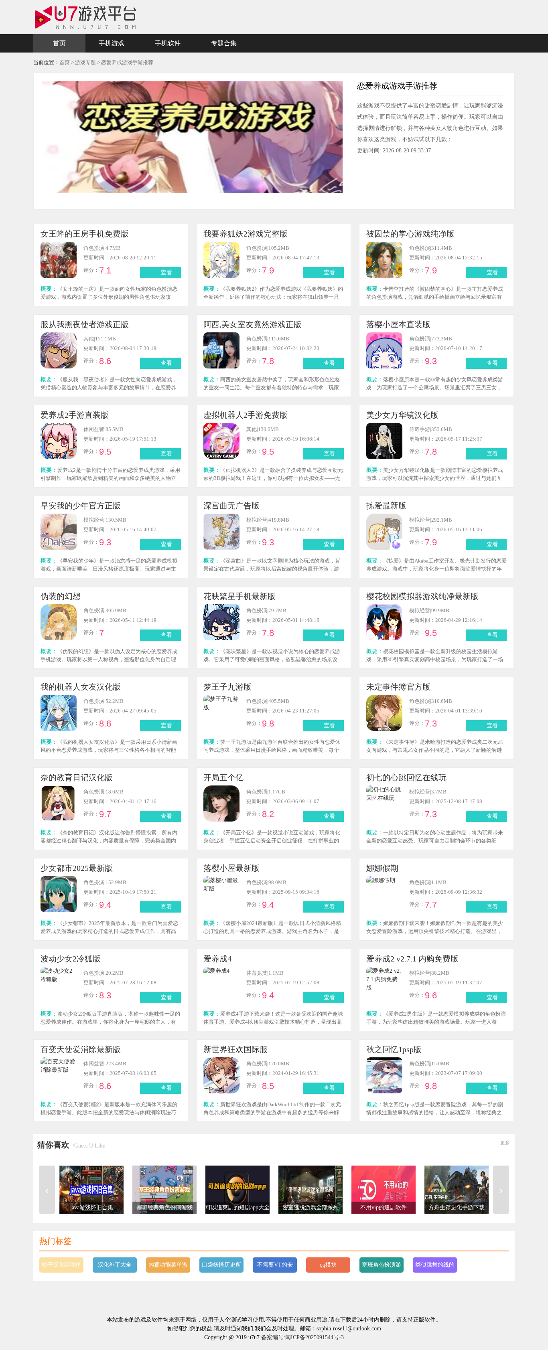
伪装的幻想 (61, 596)
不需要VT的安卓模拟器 (275, 1267)
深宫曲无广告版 (231, 505)
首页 (59, 43)
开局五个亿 (223, 777)
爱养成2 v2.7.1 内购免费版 (412, 958)
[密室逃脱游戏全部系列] (310, 1189)
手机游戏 (111, 43)
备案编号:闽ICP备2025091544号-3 (302, 1337)
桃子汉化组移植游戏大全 (61, 1267)
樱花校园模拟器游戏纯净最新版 (422, 596)
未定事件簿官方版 (398, 686)
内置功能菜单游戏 (168, 1267)
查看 (166, 272)
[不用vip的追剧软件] (383, 1189)
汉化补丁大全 (115, 1265)
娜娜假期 (382, 868)
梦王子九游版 (227, 686)
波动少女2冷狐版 (71, 958)
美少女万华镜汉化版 (402, 415)
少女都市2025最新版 (77, 868)
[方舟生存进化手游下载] (456, 1189)
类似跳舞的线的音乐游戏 (435, 1267)
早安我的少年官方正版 (81, 505)
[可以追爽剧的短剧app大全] (237, 1189)
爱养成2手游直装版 (75, 415)
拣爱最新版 (386, 505)
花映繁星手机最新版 (239, 596)
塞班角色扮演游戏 (381, 1267)
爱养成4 (217, 958)
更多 (505, 1143)
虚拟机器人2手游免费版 (245, 415)
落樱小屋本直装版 (398, 324)
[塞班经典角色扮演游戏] (164, 1189)
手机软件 (168, 43)
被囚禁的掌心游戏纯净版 (410, 233)
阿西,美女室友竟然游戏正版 (252, 324)
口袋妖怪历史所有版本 (221, 1267)
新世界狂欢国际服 (235, 1049)
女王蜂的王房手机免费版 (85, 233)
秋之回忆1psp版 (394, 1049)
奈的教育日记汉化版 (77, 777)
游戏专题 (85, 62)
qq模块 (328, 1265)
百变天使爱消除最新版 (81, 1049)
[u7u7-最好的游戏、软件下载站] (85, 17)
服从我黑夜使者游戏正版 (85, 324)
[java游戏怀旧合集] (91, 1189)
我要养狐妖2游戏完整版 (245, 233)
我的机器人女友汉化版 (81, 686)
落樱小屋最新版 (231, 868)
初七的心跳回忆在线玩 (406, 777)
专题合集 (224, 43)
